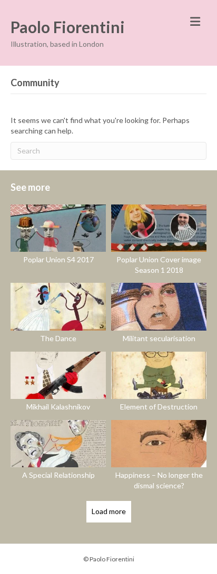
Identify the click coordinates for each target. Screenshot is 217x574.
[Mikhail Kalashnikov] (58, 383)
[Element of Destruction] (158, 383)
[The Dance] (58, 314)
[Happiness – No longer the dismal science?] (158, 457)
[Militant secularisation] (158, 314)
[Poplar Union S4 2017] (58, 241)
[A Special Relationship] (58, 457)
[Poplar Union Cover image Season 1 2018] (158, 241)
